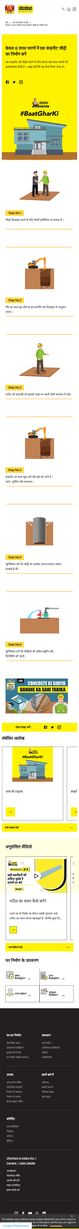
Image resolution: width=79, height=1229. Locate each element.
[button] (71, 1216)
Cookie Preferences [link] (16, 1226)
